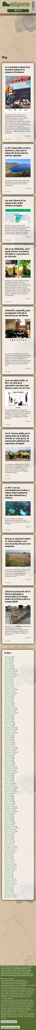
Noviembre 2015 (10, 866)
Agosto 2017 (8, 833)
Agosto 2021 (8, 754)
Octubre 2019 (9, 790)
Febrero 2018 (9, 823)
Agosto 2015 (8, 870)
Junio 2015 (8, 874)
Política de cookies (27, 975)
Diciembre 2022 (9, 727)
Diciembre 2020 (9, 767)
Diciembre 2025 (9, 670)
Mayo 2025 (8, 681)
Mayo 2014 (8, 889)
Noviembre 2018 (10, 808)
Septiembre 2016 (10, 851)
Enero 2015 (8, 877)
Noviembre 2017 (10, 828)
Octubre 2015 (9, 867)
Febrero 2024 (9, 704)
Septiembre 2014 (10, 884)
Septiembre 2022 (10, 732)
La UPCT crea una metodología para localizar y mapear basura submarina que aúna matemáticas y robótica (17, 492)
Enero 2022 (8, 745)
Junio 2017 (8, 836)
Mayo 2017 (8, 838)
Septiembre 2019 (10, 791)
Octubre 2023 (9, 711)
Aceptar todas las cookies (10, 1027)
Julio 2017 (8, 834)
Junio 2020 (8, 777)
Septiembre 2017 (10, 831)
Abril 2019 (8, 800)
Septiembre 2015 (10, 869)
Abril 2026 (8, 663)
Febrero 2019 (9, 803)
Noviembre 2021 (10, 749)
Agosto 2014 (8, 885)
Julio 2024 (8, 696)
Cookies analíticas (7, 998)
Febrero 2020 (9, 783)
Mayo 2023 (8, 719)
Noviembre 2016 (10, 847)
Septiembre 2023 (10, 713)
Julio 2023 (8, 716)
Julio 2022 (8, 736)
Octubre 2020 (9, 770)
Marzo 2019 (8, 801)
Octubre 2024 (9, 691)
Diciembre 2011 (9, 897)
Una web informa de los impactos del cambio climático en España (15, 203)
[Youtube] (33, 6)
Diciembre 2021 (9, 747)
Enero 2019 (8, 805)
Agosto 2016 (8, 852)
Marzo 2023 (8, 722)
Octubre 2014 (9, 882)
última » (24, 647)
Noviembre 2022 (10, 729)
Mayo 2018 (8, 818)
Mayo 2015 (8, 875)
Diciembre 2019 (9, 787)
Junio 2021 (8, 757)
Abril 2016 (8, 857)
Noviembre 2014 (10, 880)
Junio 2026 (8, 660)
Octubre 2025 (9, 673)
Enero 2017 (8, 844)
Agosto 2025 (8, 676)
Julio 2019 (8, 795)
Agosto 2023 (8, 714)
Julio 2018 (8, 815)
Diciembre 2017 (9, 826)
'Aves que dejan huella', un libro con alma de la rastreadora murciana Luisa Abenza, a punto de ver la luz (17, 384)
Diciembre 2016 (9, 846)
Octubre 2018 (9, 810)
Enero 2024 (8, 706)
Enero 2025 (8, 686)
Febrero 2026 (9, 666)
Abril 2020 (8, 780)
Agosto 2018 (8, 813)
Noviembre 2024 (10, 689)
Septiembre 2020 (10, 772)
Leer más (7, 139)
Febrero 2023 (9, 724)
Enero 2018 (8, 824)
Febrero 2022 (9, 744)
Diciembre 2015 (9, 864)
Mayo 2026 (8, 662)
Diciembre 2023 (9, 708)
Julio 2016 (8, 854)
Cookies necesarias (8, 978)
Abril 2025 (8, 683)
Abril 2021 (8, 760)
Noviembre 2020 (10, 768)
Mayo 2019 (8, 798)
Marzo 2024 (8, 703)
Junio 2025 (8, 680)
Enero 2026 (8, 668)
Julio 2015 (8, 872)
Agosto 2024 (8, 694)
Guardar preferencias (9, 1022)
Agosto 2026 (8, 657)
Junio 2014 (8, 887)
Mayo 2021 (8, 759)
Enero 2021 (8, 765)
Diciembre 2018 (9, 806)
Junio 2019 (8, 796)
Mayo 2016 (8, 856)
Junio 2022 (8, 737)
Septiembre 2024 (10, 693)
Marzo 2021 (8, 762)
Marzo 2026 (8, 665)
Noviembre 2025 (10, 671)
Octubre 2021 (9, 750)
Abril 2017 (8, 839)
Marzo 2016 (8, 859)
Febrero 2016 (9, 861)
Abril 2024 (8, 701)
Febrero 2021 (9, 764)
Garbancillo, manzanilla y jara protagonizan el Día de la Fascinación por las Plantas (17, 313)
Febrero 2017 (9, 842)
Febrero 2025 (9, 685)
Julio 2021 (8, 755)
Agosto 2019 (8, 793)
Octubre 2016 (9, 849)
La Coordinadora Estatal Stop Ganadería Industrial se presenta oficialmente (17, 69)
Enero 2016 (8, 862)
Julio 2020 (8, 775)
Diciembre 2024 (9, 688)
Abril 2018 (8, 819)
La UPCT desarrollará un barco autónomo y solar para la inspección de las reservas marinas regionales (18, 152)
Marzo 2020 (8, 782)
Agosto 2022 (8, 734)
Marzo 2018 (8, 821)
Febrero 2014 (9, 893)
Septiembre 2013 (10, 895)
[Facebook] (33, 2)
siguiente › (17, 647)
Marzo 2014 (8, 892)
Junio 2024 (8, 698)
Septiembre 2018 (10, 811)
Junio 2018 (8, 816)
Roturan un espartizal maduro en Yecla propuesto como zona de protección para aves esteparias (18, 542)
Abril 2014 (8, 890)
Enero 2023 (8, 726)
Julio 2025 (8, 678)
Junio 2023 (8, 717)
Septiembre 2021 (10, 752)
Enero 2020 (8, 785)
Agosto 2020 (8, 773)
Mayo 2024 (8, 699)
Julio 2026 (8, 658)
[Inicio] (16, 8)
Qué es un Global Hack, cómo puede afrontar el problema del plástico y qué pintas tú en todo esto (17, 253)
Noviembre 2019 (10, 788)
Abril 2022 (8, 740)
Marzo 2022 (8, 742)
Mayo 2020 (8, 778)
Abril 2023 (8, 721)
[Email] (33, 9)
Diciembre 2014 (9, 879)
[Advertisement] (18, 36)
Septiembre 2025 (10, 675)
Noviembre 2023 (10, 709)
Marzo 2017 (8, 841)
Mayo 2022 (8, 739)
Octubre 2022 (9, 731)
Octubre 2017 (9, 829)
